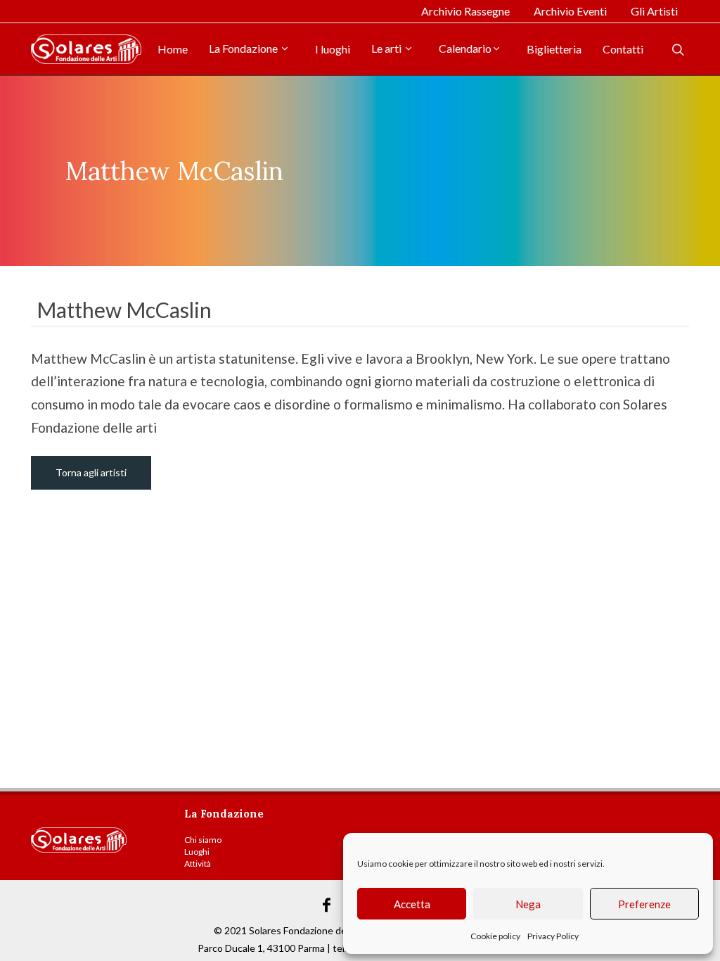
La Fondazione (244, 48)
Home (173, 49)
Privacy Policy (553, 936)
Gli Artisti (654, 11)
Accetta (412, 904)
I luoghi (332, 49)
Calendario (465, 48)
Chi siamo (202, 839)
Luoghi (197, 851)
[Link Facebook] (327, 905)
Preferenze (644, 904)
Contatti (623, 49)
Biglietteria (554, 49)
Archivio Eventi (570, 11)
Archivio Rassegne (465, 11)
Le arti (387, 48)
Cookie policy (495, 936)
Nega (528, 904)
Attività (197, 863)
